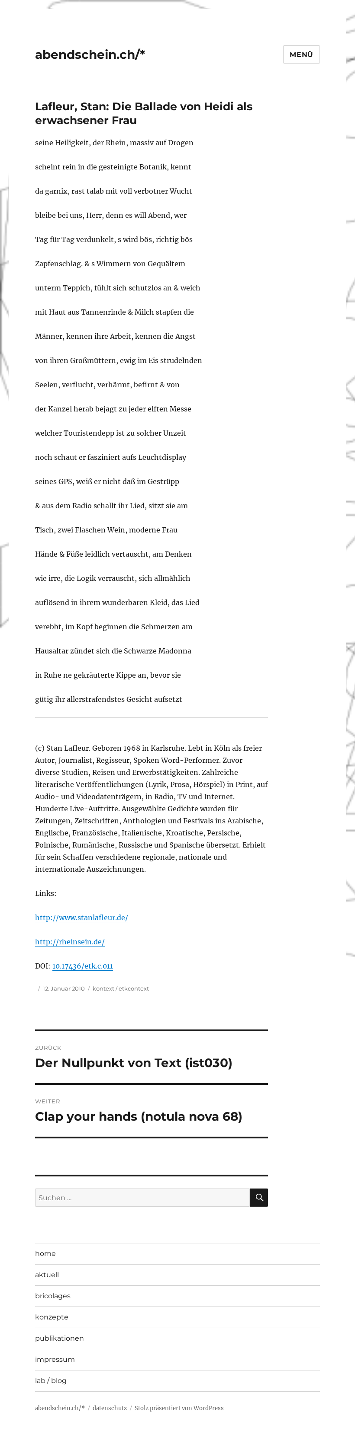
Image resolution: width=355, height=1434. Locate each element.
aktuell (47, 1275)
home (45, 1253)
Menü (301, 55)
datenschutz (110, 1408)
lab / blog (51, 1381)
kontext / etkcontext (121, 988)
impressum (55, 1359)
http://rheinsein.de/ (70, 941)
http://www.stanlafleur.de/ (81, 917)
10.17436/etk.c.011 (82, 966)
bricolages (53, 1296)
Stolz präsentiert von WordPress (179, 1408)
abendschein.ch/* (90, 54)
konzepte (51, 1317)
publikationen (59, 1338)
